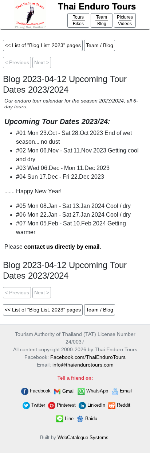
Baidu (90, 418)
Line (68, 418)
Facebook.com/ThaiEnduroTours (88, 357)
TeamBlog (101, 20)
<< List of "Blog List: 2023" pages (43, 45)
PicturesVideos (125, 20)
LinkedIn (95, 405)
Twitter (37, 405)
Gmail (68, 391)
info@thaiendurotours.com (83, 365)
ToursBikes (78, 20)
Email (125, 391)
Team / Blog (99, 45)
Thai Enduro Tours (97, 6)
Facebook (39, 391)
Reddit (122, 405)
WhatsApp (96, 391)
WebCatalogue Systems (83, 437)
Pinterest (65, 405)
